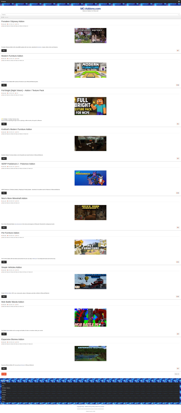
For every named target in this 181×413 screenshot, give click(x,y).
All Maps (4, 390)
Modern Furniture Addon (12, 56)
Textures (4, 392)
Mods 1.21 (9, 60)
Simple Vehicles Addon (11, 267)
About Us (98, 406)
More (4, 50)
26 (178, 193)
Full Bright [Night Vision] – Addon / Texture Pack (22, 90)
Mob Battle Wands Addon (12, 302)
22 (178, 296)
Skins (3, 401)
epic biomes (21, 365)
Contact (102, 406)
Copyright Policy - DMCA (82, 406)
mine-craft (4, 24)
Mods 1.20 (13, 60)
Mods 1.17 (26, 168)
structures (39, 47)
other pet (35, 258)
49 (178, 85)
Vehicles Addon (8, 293)
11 (178, 262)
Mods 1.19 (17, 60)
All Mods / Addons (6, 388)
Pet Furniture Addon (10, 233)
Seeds (3, 396)
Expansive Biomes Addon (12, 339)
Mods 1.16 (30, 168)
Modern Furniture (5, 81)
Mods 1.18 (22, 60)
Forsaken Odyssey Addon (12, 21)
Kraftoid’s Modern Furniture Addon (16, 129)
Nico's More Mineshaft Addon (14, 198)
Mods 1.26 (4, 60)
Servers (4, 383)
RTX (3, 385)
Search (178, 14)
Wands (8, 330)
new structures (18, 224)
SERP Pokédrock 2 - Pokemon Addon (18, 164)
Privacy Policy (92, 406)
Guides (3, 399)
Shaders (4, 394)
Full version (6, 17)
